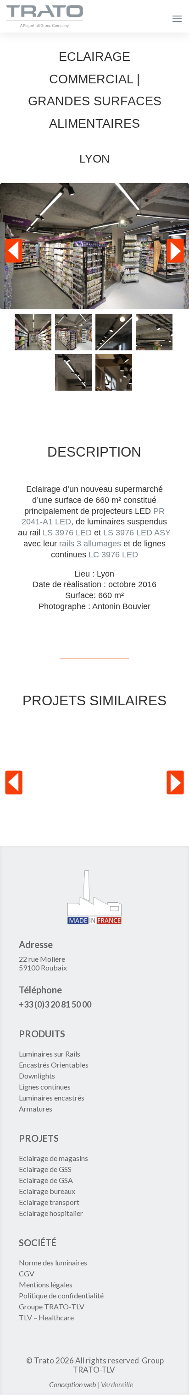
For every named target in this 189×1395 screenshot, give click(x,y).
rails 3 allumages (90, 543)
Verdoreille (117, 1384)
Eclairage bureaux (47, 1191)
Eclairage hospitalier (51, 1213)
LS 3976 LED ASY (137, 532)
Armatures (35, 1108)
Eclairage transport (49, 1202)
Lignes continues (45, 1086)
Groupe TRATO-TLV (51, 1306)
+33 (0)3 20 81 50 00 (55, 1004)
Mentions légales (45, 1284)
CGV (26, 1273)
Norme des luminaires (53, 1262)
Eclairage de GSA (46, 1180)
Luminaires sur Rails (49, 1053)
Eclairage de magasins (53, 1158)
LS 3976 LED (67, 532)
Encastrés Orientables (54, 1064)
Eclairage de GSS (45, 1169)
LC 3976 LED (113, 554)
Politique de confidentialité (61, 1295)
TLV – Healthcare (46, 1317)
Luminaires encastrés (51, 1097)
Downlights (37, 1075)
